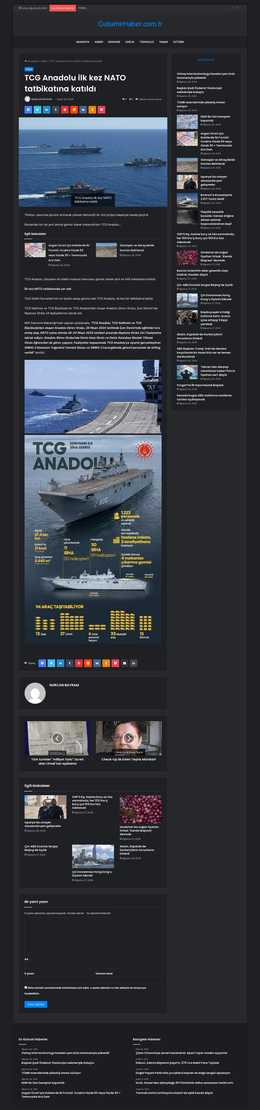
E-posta (30, 973)
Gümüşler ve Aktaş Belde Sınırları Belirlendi (218, 162)
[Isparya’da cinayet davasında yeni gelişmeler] (45, 807)
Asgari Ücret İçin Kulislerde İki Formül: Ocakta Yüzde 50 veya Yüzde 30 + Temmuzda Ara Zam (216, 141)
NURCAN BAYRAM (41, 99)
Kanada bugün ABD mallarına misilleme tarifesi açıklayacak (204, 397)
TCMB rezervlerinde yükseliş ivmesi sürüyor (104, 8)
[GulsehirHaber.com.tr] (130, 24)
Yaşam (163, 41)
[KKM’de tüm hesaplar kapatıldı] (187, 122)
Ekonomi (114, 41)
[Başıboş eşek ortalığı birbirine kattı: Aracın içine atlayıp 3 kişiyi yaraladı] (187, 317)
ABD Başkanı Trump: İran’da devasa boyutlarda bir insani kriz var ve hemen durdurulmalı (204, 353)
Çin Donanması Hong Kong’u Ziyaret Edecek (92, 873)
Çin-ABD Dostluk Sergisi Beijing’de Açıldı (41, 848)
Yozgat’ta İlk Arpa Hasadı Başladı (200, 385)
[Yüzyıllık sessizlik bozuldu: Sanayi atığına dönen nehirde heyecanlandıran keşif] (187, 217)
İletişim (178, 41)
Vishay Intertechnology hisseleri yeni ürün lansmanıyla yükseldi (206, 76)
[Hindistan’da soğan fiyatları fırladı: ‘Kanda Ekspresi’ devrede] (141, 809)
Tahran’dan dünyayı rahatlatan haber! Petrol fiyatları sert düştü (218, 371)
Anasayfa (82, 41)
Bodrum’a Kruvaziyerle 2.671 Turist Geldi (216, 197)
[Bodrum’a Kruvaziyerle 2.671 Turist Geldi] (187, 200)
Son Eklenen (206, 59)
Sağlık (129, 41)
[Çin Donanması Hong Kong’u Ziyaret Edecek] (93, 856)
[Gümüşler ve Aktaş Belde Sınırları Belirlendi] (106, 250)
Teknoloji (147, 41)
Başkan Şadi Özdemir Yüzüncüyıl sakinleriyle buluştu (199, 90)
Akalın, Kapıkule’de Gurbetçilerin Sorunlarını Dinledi (137, 850)
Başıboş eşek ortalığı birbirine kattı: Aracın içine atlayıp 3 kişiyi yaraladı (215, 318)
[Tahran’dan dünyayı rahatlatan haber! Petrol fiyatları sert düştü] (187, 372)
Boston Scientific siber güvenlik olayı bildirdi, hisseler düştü (202, 273)
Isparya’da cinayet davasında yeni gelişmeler (43, 824)
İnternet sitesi (104, 973)
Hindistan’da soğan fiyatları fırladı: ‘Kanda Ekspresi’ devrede (139, 830)
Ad (27, 959)
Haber (99, 41)
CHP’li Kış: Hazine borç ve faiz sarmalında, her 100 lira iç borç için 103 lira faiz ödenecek (92, 802)
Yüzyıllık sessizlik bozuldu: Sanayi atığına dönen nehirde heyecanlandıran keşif (217, 218)
